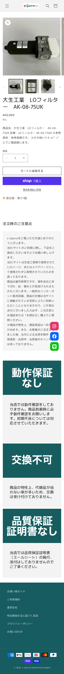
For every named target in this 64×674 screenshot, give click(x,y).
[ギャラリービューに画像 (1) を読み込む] (16, 86)
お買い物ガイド (16, 591)
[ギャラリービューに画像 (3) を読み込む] (48, 86)
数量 (5, 151)
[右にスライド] (60, 87)
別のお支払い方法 (32, 189)
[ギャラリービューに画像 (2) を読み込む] (32, 86)
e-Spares (26, 667)
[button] (7, 6)
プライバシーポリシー (20, 623)
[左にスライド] (4, 87)
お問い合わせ (15, 631)
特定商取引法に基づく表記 (22, 615)
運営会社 (12, 607)
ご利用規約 (13, 599)
